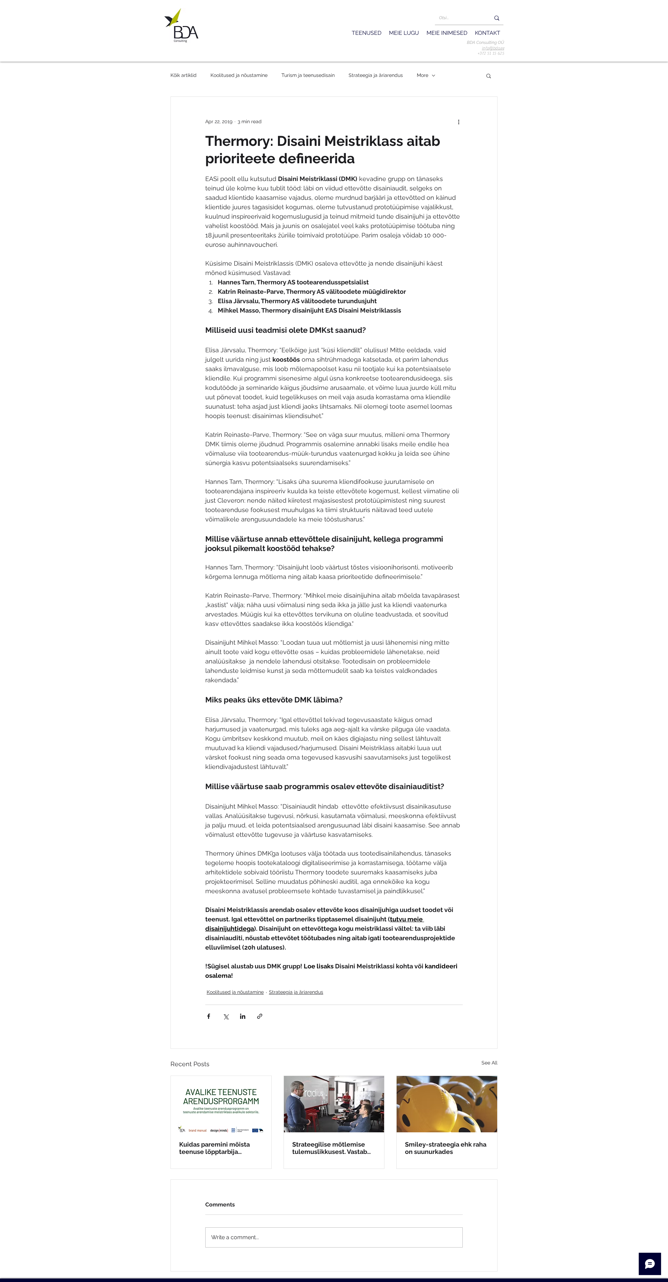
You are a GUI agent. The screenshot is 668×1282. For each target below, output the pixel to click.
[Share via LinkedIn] (242, 1016)
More (422, 75)
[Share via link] (259, 1016)
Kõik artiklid (183, 75)
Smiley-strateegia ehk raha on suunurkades (445, 1148)
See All (490, 1062)
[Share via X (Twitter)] (225, 1016)
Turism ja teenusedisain (308, 75)
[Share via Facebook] (208, 1016)
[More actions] (458, 122)
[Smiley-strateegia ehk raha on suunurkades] (447, 1104)
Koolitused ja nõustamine (239, 75)
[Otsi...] (496, 18)
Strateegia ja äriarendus (376, 75)
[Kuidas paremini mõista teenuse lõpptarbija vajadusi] (221, 1104)
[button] (493, 48)
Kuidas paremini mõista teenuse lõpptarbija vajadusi (214, 1148)
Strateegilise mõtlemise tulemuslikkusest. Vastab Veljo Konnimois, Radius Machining (329, 1148)
